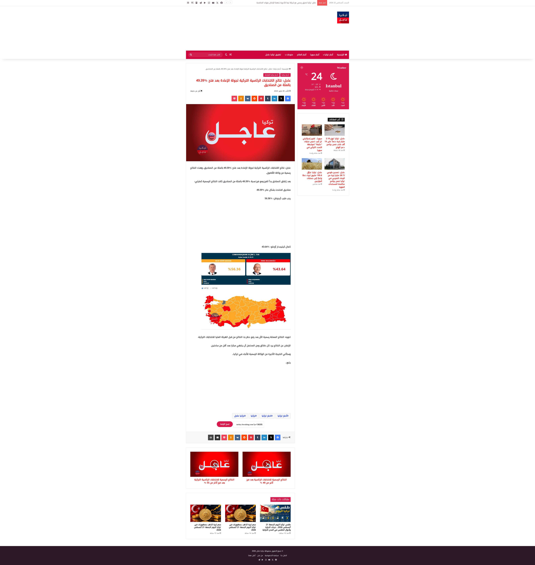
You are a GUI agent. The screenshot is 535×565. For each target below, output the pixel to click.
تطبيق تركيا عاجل (273, 55)
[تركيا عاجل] (343, 17)
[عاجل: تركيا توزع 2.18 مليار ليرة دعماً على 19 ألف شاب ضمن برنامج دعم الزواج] (334, 130)
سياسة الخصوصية (272, 555)
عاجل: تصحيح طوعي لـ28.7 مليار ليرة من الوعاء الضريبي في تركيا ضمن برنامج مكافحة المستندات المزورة (336, 180)
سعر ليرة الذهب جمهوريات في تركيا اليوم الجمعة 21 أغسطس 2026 (242, 527)
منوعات (290, 55)
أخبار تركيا (329, 55)
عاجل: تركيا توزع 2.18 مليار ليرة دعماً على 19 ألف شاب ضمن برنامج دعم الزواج (335, 143)
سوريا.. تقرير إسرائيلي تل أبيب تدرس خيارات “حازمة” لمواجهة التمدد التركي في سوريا (312, 144)
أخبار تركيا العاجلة (271, 75)
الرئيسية (341, 55)
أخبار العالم (301, 55)
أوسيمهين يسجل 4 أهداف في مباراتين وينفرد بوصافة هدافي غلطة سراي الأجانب (284, 2)
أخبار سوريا (314, 55)
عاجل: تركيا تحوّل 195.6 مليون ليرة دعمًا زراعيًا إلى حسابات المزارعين (312, 177)
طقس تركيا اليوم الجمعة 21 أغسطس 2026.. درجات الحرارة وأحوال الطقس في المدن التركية (276, 527)
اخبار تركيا (266, 416)
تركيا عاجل (239, 416)
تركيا (253, 416)
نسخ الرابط (224, 424)
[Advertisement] (239, 28)
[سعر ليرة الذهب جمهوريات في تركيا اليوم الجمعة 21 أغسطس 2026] (240, 513)
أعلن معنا (251, 555)
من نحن (260, 555)
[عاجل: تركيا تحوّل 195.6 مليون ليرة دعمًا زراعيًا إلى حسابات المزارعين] (312, 164)
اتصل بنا (284, 555)
